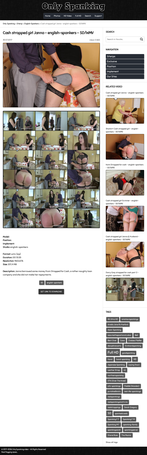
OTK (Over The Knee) (117, 381)
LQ (125, 370)
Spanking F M (129, 419)
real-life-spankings (132, 391)
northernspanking (116, 375)
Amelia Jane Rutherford (118, 324)
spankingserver (131, 430)
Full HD (113, 352)
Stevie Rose (113, 435)
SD (42, 282)
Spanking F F (113, 419)
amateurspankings (130, 319)
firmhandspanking (133, 346)
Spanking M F (113, 424)
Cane (122, 340)
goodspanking (128, 353)
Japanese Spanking (116, 365)
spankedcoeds (121, 413)
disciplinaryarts (114, 346)
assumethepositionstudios (119, 335)
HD (135, 359)
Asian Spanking (114, 330)
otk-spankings (114, 386)
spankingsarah (114, 430)
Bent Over (112, 340)
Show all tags (112, 442)
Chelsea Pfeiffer (135, 340)
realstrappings (114, 407)
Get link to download (51, 291)
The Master (126, 435)
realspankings (114, 396)
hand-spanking (123, 359)
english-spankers (54, 282)
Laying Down (134, 365)
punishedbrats (114, 391)
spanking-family (130, 424)
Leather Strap (114, 370)
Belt (136, 335)
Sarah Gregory (130, 407)
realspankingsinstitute (117, 402)
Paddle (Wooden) (131, 386)
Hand (110, 359)
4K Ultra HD (113, 319)
